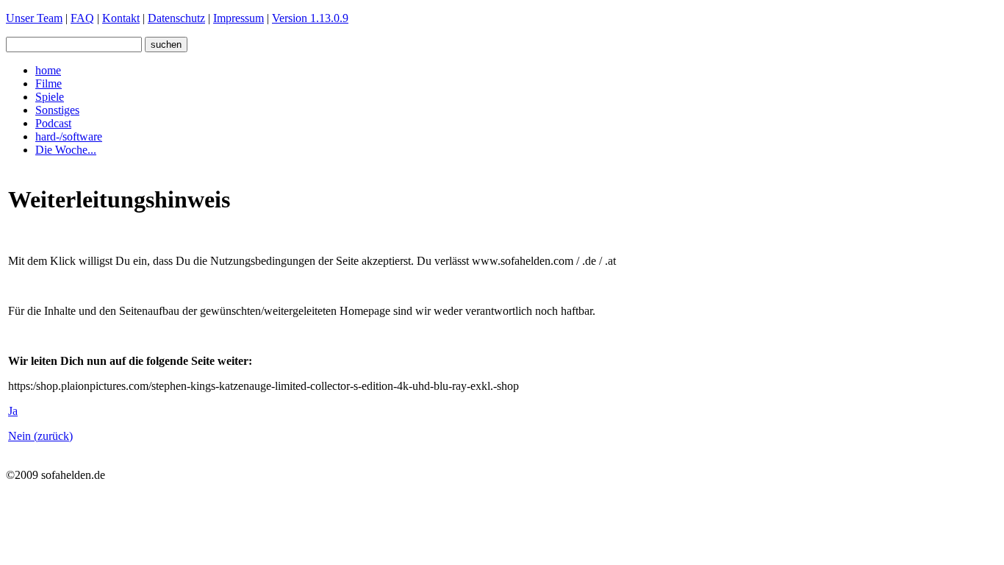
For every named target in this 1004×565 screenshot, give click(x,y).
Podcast (53, 123)
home (48, 70)
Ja (13, 411)
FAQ (82, 18)
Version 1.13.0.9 (310, 18)
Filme (48, 83)
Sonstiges (57, 110)
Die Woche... (65, 149)
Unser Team (34, 18)
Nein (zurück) (40, 436)
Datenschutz (176, 18)
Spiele (49, 96)
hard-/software (68, 136)
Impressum (238, 18)
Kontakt (121, 18)
